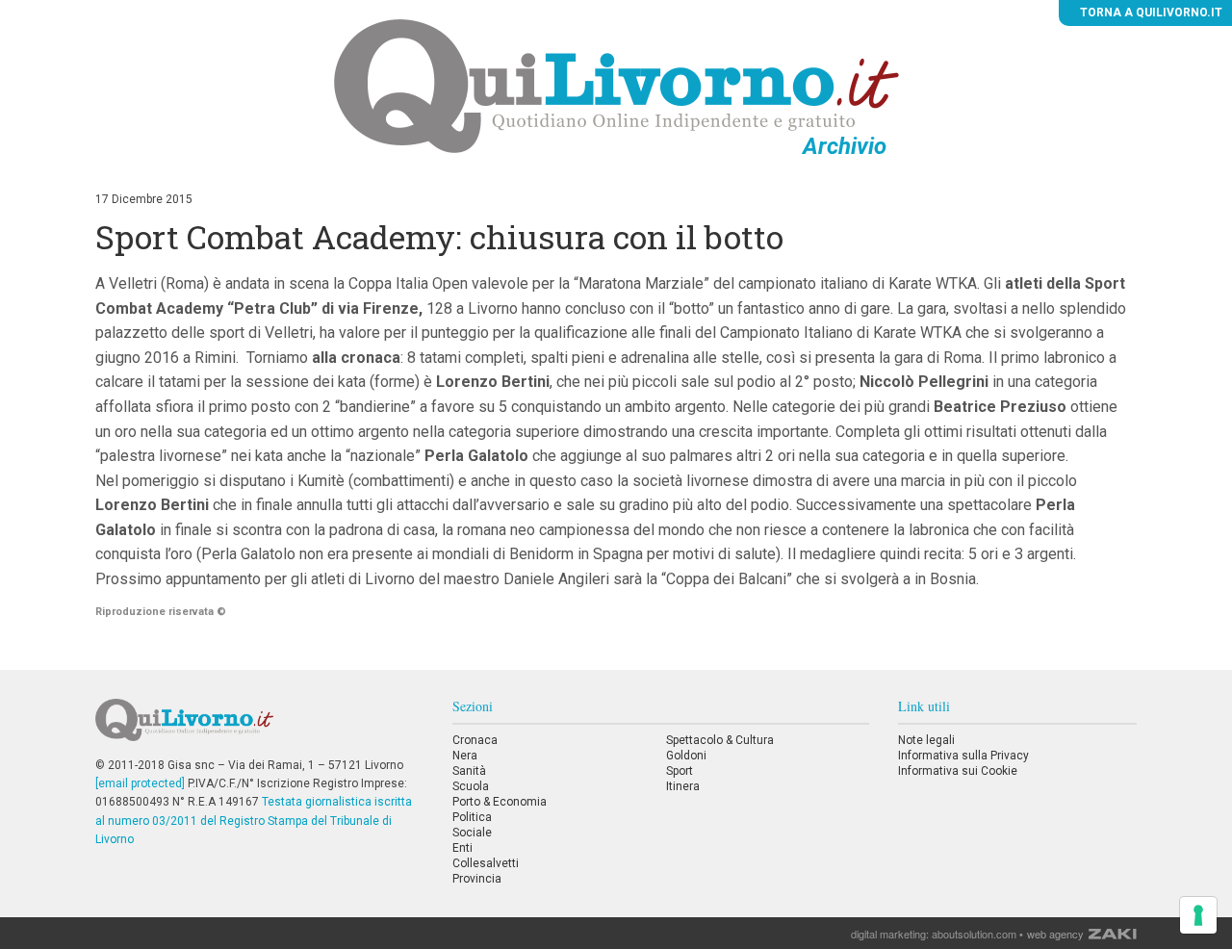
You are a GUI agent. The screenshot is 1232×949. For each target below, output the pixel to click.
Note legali (926, 740)
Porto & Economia (499, 801)
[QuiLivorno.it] (259, 728)
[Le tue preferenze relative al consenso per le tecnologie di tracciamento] (1198, 915)
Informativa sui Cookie (957, 771)
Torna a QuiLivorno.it (1149, 12)
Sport (679, 771)
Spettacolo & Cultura (720, 740)
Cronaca (475, 740)
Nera (464, 755)
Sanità (469, 771)
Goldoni (686, 755)
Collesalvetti (485, 863)
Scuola (470, 786)
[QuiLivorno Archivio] (616, 85)
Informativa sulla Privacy (963, 755)
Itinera (683, 786)
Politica (472, 817)
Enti (462, 848)
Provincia (476, 878)
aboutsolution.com (974, 933)
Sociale (472, 832)
